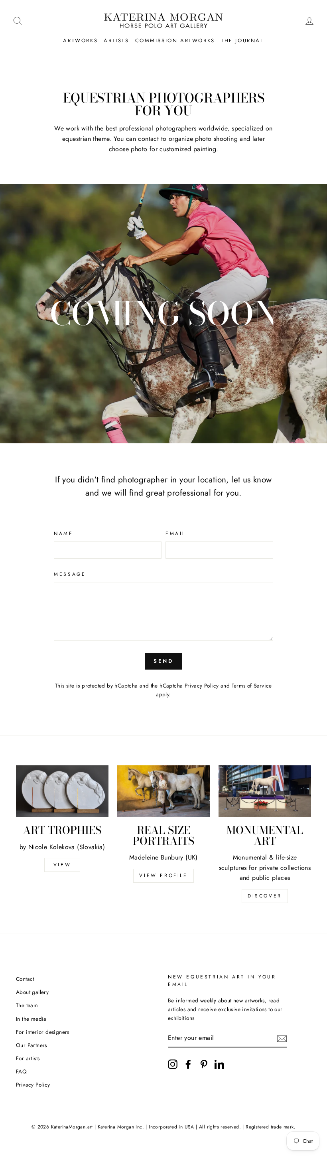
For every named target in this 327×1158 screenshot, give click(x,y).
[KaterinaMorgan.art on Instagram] (172, 1064)
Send (164, 661)
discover (265, 895)
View (62, 864)
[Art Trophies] (62, 791)
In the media (31, 1019)
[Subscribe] (282, 1038)
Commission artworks (175, 40)
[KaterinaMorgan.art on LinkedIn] (219, 1064)
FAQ (21, 1071)
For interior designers (42, 1032)
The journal (242, 40)
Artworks (80, 40)
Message (70, 574)
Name (63, 533)
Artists (116, 40)
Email (175, 533)
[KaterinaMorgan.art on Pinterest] (204, 1064)
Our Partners (31, 1045)
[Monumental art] (265, 791)
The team (27, 1005)
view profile (163, 875)
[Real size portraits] (163, 791)
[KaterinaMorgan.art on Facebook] (188, 1064)
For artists (27, 1058)
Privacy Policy (202, 686)
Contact (25, 979)
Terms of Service (252, 686)
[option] (163, 313)
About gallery (32, 992)
